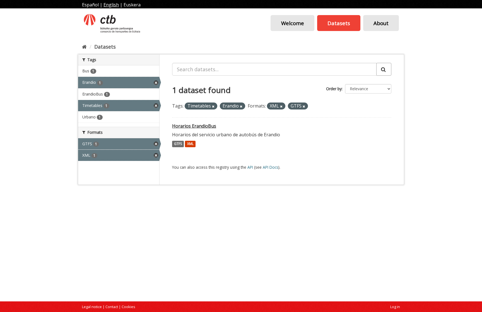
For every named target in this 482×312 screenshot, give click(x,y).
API (250, 167)
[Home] (84, 46)
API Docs (270, 167)
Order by (334, 88)
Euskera (132, 5)
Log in (395, 306)
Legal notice (92, 306)
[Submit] (383, 69)
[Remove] (213, 106)
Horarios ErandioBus (194, 126)
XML (190, 144)
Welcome (292, 23)
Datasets (338, 23)
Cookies (128, 306)
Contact (111, 306)
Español (90, 5)
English (111, 5)
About (381, 23)
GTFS (178, 144)
